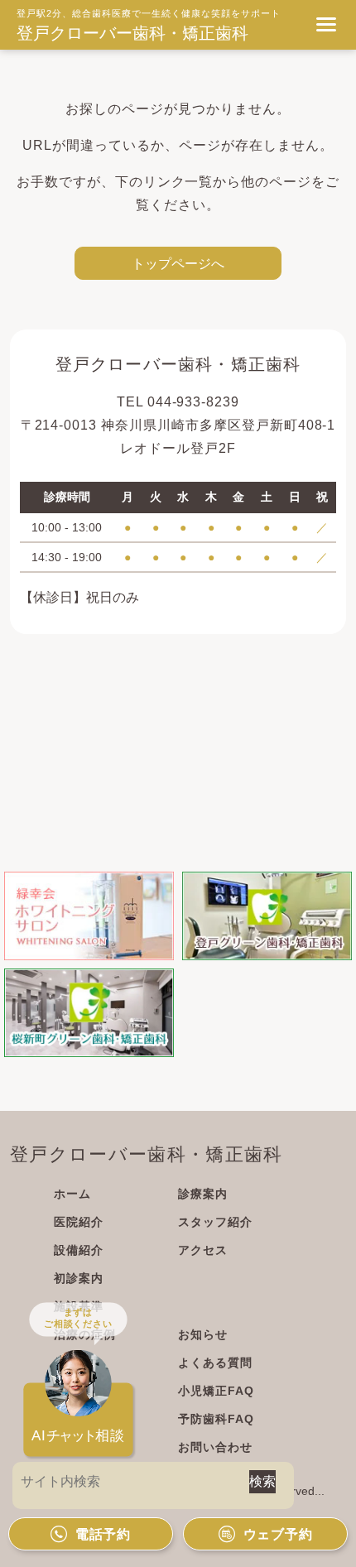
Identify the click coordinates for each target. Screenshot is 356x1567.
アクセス (203, 1250)
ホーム (72, 1193)
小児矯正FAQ (216, 1390)
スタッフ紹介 (215, 1221)
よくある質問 (215, 1362)
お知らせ (203, 1334)
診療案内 (203, 1193)
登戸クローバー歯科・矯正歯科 (132, 33)
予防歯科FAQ (216, 1418)
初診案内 (78, 1278)
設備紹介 (78, 1250)
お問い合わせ (215, 1447)
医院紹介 (78, 1221)
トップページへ (178, 263)
